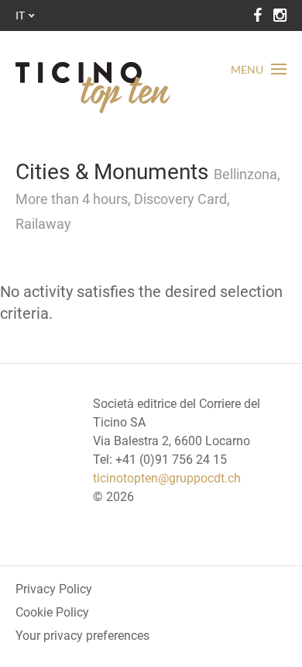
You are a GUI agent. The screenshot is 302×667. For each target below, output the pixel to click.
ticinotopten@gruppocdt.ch (167, 478)
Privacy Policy (53, 589)
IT (20, 15)
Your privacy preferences (82, 635)
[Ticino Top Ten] (92, 87)
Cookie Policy (52, 612)
